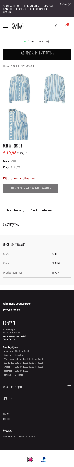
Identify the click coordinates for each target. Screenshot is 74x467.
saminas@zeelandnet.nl (14, 336)
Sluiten (63, 4)
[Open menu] (5, 26)
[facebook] (4, 419)
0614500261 (9, 339)
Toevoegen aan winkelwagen (30, 188)
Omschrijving (15, 210)
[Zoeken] (57, 26)
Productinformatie (43, 210)
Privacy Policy (11, 309)
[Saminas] (18, 26)
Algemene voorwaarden (17, 303)
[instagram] (8, 419)
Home (6, 66)
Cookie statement (26, 436)
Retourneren (9, 436)
